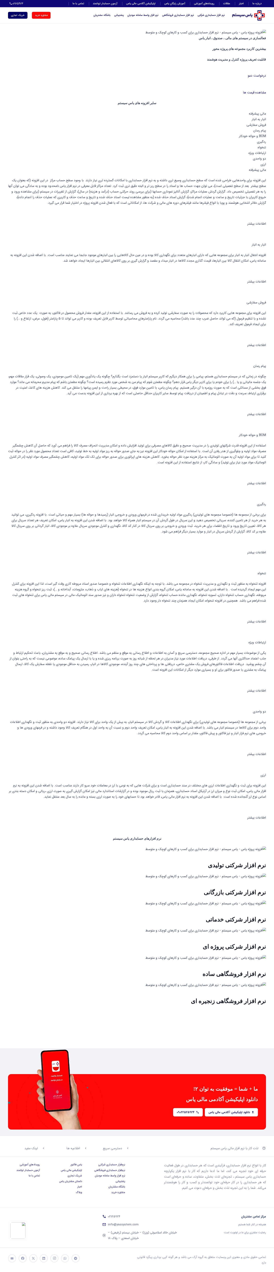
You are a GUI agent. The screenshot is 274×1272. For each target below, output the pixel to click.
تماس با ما (78, 3)
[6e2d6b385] (18, 1230)
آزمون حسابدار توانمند (105, 3)
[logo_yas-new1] (248, 15)
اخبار (241, 3)
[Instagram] (54, 1258)
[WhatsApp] (65, 1258)
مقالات (226, 3)
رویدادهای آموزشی (204, 3)
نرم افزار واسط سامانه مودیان (142, 15)
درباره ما (257, 3)
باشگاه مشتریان (102, 15)
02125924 (114, 1216)
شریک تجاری (75, 1176)
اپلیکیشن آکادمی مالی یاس (140, 3)
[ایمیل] (12, 1258)
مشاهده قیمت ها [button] (254, 92)
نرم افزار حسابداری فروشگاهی (178, 15)
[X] (33, 1258)
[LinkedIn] (44, 1258)
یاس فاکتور (76, 1165)
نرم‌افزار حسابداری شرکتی (111, 1165)
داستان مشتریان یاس (70, 1181)
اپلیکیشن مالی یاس (71, 1170)
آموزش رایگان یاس (174, 3)
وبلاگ (79, 1192)
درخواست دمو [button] (257, 75)
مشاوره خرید (118, 1192)
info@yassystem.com (123, 1224)
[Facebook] (23, 1258)
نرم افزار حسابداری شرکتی (211, 15)
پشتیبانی (119, 15)
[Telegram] (76, 1258)
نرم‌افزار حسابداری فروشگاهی (109, 1170)
